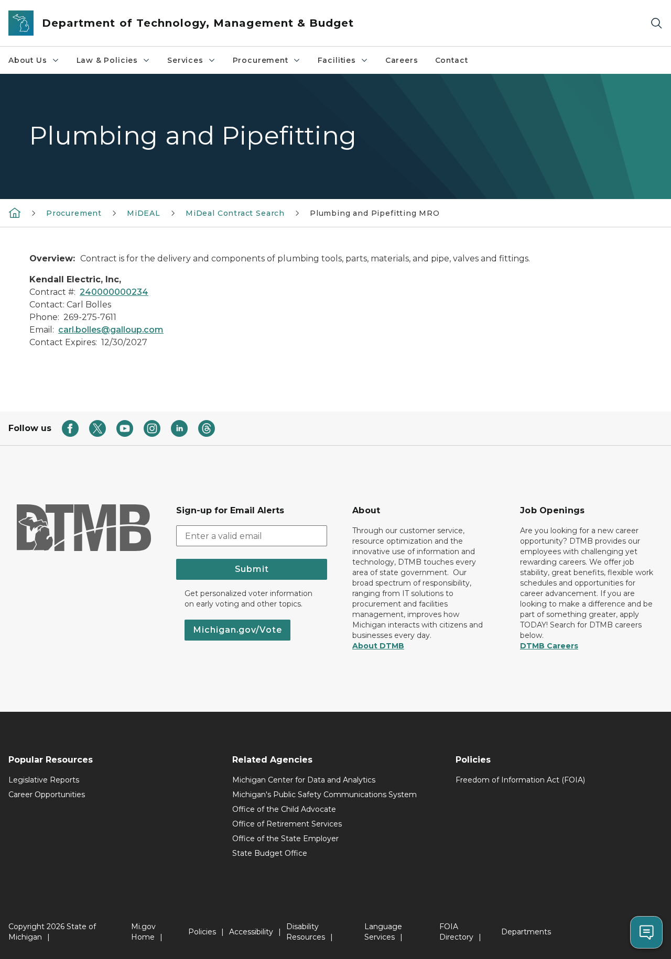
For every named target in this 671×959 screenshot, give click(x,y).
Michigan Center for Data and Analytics (303, 780)
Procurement (260, 60)
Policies (202, 931)
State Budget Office (269, 853)
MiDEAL (143, 213)
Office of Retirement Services (287, 824)
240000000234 (114, 292)
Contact (451, 60)
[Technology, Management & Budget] (14, 212)
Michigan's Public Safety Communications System (324, 794)
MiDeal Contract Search (235, 213)
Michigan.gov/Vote (237, 630)
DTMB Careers (549, 646)
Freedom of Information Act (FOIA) (520, 780)
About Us (27, 60)
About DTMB (378, 646)
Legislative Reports (43, 780)
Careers (401, 60)
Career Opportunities (46, 794)
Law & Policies (107, 60)
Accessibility (251, 931)
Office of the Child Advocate (284, 809)
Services (185, 60)
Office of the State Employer (285, 838)
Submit (252, 569)
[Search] (656, 23)
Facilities (337, 60)
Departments (526, 931)
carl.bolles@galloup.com (111, 330)
